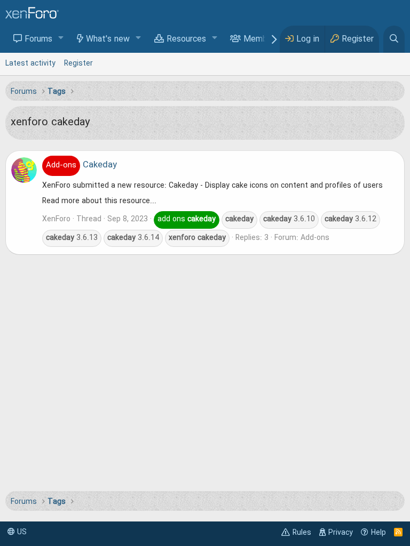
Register (78, 63)
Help (378, 533)
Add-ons (315, 238)
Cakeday (81, 165)
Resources (186, 39)
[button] (61, 39)
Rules (302, 533)
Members (261, 39)
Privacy (340, 533)
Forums (38, 39)
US (21, 532)
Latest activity (30, 63)
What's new (108, 39)
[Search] (394, 39)
